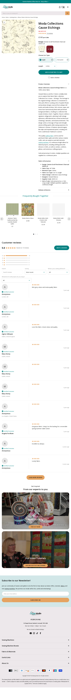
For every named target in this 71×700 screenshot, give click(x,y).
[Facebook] (40, 633)
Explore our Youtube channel (35, 565)
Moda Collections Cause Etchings (30, 17)
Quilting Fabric (13, 17)
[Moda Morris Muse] (28, 209)
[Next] (69, 219)
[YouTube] (31, 633)
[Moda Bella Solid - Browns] (58, 209)
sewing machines (43, 142)
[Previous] (2, 219)
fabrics (63, 586)
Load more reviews (35, 477)
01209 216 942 (35, 619)
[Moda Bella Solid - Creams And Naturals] (43, 209)
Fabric (7, 17)
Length (43, 60)
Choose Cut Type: (44, 55)
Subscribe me (35, 600)
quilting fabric (50, 136)
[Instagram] (34, 633)
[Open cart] (64, 7)
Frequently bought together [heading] (35, 196)
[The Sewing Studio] (8, 9)
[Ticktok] (37, 633)
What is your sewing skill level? (56, 268)
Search (4, 268)
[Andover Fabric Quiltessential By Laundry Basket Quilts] (12, 209)
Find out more (35, 527)
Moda (19, 17)
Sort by (27, 268)
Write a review (61, 248)
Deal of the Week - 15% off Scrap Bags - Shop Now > (35, 1)
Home (3, 17)
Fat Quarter (60, 60)
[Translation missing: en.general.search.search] (67, 13)
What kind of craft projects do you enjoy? (13, 277)
